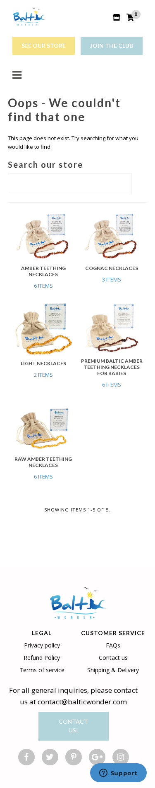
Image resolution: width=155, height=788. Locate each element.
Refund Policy (42, 657)
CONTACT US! (73, 726)
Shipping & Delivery (113, 670)
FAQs (113, 645)
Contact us (113, 657)
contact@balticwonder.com (82, 701)
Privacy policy (42, 645)
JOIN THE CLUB (111, 45)
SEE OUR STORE (43, 45)
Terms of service (41, 670)
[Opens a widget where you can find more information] (118, 773)
